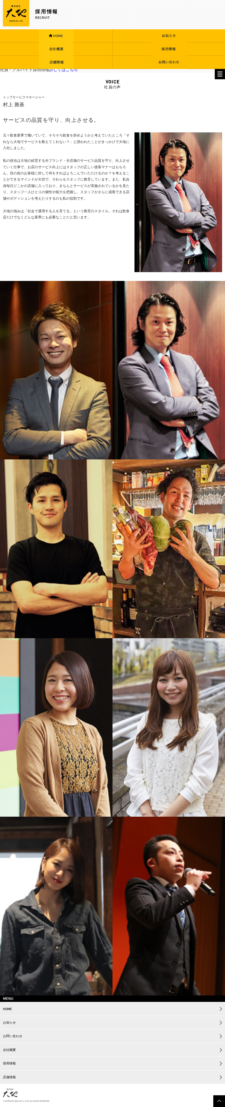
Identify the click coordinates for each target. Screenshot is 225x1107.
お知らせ (9, 1022)
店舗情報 (9, 1077)
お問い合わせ (12, 1036)
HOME (7, 1009)
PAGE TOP (219, 1101)
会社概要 (9, 1050)
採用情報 (9, 1063)
